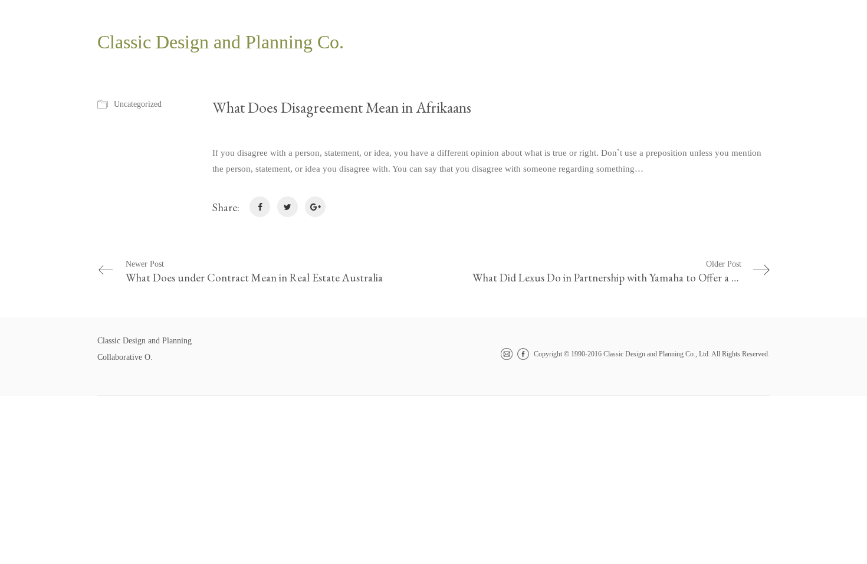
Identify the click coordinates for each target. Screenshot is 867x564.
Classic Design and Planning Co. (220, 42)
